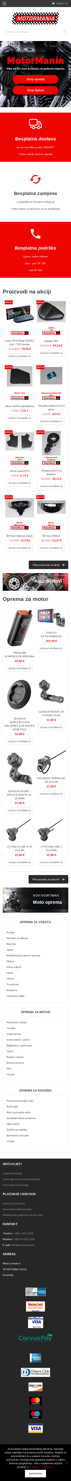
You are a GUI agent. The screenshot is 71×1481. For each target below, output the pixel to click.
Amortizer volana (16, 1022)
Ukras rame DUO (19, 470)
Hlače (10, 972)
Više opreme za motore (45, 879)
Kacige (11, 932)
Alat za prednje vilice (19, 1112)
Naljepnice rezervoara (19, 1045)
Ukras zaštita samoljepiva (19, 406)
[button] (19, 356)
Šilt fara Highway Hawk (19, 535)
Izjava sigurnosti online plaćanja (21, 1179)
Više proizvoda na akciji (46, 564)
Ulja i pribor (13, 1123)
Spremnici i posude (18, 1135)
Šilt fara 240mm (51, 535)
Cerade (11, 1028)
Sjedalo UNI (51, 340)
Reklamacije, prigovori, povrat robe (23, 1214)
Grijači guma (14, 1033)
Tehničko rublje (16, 995)
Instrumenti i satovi (18, 1039)
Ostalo (11, 1074)
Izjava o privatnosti (14, 1203)
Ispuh (10, 1051)
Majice (10, 961)
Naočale (11, 943)
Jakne (10, 949)
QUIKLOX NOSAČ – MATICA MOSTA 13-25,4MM (19, 795)
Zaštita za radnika (17, 1129)
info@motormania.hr (23, 1244)
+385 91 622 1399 (24, 1239)
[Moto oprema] (35, 900)
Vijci (9, 1068)
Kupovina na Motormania (17, 1209)
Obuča (10, 978)
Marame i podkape (17, 938)
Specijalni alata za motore (21, 1118)
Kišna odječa (14, 966)
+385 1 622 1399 (23, 1233)
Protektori (13, 984)
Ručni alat (12, 1106)
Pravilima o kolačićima (41, 1466)
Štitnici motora (15, 1062)
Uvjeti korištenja (12, 1173)
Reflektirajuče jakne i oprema (23, 955)
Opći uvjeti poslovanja (16, 1184)
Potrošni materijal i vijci (20, 1100)
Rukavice (12, 990)
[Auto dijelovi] (35, 582)
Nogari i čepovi (15, 1056)
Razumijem (35, 1473)
